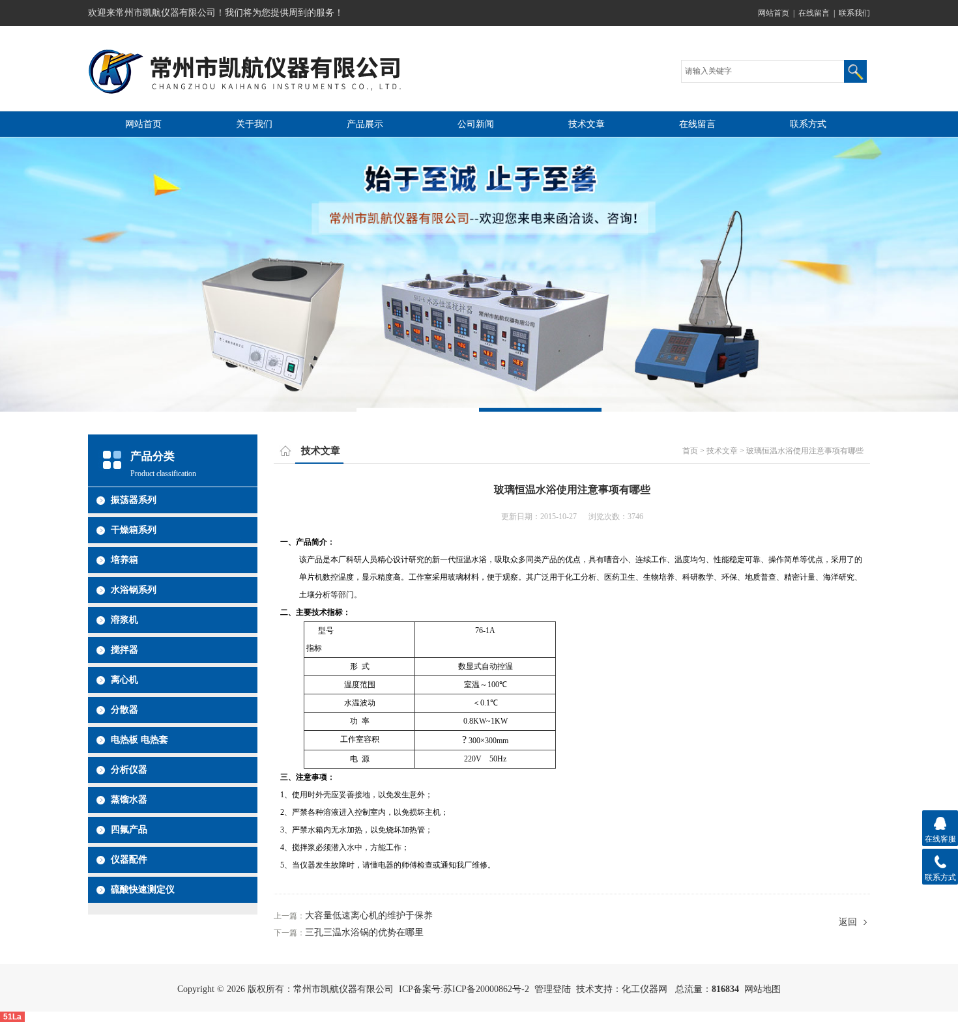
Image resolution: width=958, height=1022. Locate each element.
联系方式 (808, 124)
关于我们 (254, 124)
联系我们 (854, 13)
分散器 (124, 710)
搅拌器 (124, 650)
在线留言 (814, 13)
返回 (848, 922)
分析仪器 (129, 769)
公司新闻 (475, 124)
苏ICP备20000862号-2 (486, 989)
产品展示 (365, 124)
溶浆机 (124, 620)
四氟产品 (129, 829)
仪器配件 (129, 859)
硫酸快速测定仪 (143, 889)
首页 (690, 450)
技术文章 (586, 124)
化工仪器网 (644, 989)
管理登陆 (552, 989)
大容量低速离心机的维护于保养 (369, 915)
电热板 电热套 (139, 740)
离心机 (124, 680)
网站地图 (762, 989)
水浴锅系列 (133, 590)
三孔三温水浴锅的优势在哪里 (364, 932)
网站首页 (773, 13)
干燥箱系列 (133, 530)
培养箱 (124, 560)
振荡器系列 (133, 500)
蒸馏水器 (129, 799)
